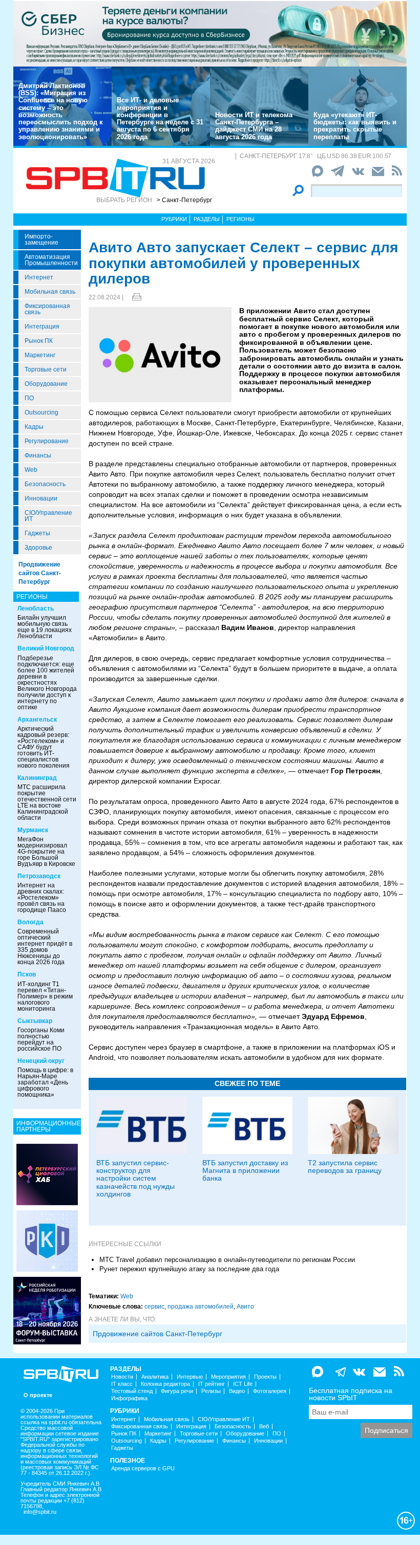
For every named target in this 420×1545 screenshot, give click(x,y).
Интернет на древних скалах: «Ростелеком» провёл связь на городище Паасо (41, 897)
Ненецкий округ (41, 1060)
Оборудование (46, 384)
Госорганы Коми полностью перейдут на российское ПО (41, 1039)
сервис (154, 1306)
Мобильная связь (50, 292)
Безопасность (45, 484)
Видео (237, 1391)
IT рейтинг (211, 1384)
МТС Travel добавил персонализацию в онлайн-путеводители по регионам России (227, 1260)
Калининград (37, 777)
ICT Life (243, 1384)
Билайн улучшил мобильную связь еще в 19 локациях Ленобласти (44, 627)
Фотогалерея (269, 1391)
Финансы (38, 455)
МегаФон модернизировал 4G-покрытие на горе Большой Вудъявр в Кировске (46, 851)
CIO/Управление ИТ (48, 516)
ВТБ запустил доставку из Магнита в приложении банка (245, 1171)
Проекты (265, 1377)
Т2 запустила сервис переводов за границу (345, 1166)
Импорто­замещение (41, 239)
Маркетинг (40, 355)
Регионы (240, 219)
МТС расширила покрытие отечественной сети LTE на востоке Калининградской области (46, 802)
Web (31, 470)
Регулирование (47, 441)
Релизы (211, 1391)
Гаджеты (37, 533)
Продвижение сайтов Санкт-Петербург (39, 573)
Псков (26, 974)
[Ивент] (47, 1174)
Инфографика (129, 1398)
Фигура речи (177, 1391)
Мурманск (32, 830)
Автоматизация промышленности (51, 260)
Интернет (39, 277)
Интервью (190, 1377)
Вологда (30, 922)
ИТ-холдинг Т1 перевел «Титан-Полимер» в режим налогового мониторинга (45, 996)
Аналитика (155, 1377)
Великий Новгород (45, 648)
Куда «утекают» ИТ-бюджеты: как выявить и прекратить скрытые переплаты (354, 126)
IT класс (122, 1384)
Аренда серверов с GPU (143, 1468)
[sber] (210, 33)
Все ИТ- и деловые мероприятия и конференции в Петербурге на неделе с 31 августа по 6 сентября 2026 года (160, 118)
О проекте (38, 1395)
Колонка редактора (165, 1384)
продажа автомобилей (200, 1306)
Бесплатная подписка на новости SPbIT (350, 1394)
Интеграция (42, 326)
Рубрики (174, 219)
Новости (122, 1377)
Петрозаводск (38, 876)
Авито (245, 1306)
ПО (29, 398)
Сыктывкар (34, 1021)
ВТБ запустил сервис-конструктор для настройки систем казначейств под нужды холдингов (135, 1179)
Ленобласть (35, 608)
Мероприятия (228, 1377)
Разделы (207, 219)
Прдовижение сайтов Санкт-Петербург (157, 1334)
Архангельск (37, 719)
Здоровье (38, 548)
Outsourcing (41, 412)
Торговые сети (46, 369)
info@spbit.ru (40, 1512)
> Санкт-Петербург (184, 200)
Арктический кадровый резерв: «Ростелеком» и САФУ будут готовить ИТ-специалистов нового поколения (43, 747)
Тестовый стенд (132, 1391)
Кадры (34, 427)
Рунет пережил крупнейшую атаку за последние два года (189, 1269)
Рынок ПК (39, 341)
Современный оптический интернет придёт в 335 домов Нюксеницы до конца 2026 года (44, 947)
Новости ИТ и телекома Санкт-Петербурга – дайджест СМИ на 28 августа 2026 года (253, 126)
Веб (264, 1426)
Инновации (41, 498)
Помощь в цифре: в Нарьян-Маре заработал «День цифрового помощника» (45, 1082)
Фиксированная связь (47, 309)
